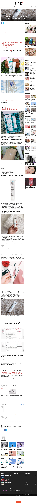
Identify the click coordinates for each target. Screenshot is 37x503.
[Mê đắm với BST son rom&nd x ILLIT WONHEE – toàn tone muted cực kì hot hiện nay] (30, 170)
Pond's (10, 426)
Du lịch (11, 6)
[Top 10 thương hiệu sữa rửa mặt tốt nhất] (30, 41)
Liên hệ (19, 495)
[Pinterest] (28, 491)
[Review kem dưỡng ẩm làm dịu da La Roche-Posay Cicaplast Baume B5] (33, 119)
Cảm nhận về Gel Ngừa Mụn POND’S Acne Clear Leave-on (9, 38)
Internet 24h (26, 483)
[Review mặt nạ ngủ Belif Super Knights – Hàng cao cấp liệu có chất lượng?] (4, 453)
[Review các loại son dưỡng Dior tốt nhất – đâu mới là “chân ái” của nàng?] (27, 96)
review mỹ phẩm (19, 426)
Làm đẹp (14, 6)
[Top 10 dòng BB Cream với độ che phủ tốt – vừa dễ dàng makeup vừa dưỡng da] (30, 52)
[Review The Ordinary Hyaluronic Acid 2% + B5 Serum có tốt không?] (33, 140)
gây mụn (8, 171)
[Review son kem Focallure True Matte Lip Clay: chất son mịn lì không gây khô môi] (27, 140)
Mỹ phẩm (5, 14)
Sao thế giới (26, 475)
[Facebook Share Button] (1, 23)
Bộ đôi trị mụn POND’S (9, 425)
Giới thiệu (17, 494)
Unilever (2, 427)
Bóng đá (26, 482)
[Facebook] (26, 491)
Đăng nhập (22, 404)
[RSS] (29, 491)
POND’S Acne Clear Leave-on (14, 426)
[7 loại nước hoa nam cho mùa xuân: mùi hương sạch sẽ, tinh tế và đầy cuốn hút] (2, 476)
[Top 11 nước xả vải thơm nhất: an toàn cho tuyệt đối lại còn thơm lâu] (33, 110)
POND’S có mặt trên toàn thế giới (6, 32)
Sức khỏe (29, 6)
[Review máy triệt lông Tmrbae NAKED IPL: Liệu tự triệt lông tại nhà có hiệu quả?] (20, 453)
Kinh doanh (25, 6)
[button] (35, 6)
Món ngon (26, 484)
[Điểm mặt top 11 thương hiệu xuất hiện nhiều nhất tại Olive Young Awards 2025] (2, 483)
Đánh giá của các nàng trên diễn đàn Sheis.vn (8, 45)
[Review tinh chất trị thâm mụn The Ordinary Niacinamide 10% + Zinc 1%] (27, 119)
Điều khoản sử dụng (21, 494)
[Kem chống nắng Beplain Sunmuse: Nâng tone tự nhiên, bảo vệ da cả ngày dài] (20, 444)
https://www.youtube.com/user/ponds (9, 99)
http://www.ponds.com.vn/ (7, 107)
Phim (26, 476)
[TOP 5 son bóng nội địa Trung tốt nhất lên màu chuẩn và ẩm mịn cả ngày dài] (27, 126)
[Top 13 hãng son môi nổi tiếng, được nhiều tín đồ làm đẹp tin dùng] (27, 84)
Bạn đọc (32, 6)
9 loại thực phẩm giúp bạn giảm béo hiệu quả (18, 433)
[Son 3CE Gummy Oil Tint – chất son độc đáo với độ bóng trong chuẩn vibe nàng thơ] (27, 79)
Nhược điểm (3, 40)
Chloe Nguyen (13, 425)
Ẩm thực (8, 6)
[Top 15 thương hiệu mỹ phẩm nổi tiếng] (27, 89)
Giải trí (5, 6)
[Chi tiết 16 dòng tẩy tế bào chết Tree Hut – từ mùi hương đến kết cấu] (27, 64)
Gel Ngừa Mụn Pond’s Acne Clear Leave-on (5, 426)
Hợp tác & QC (27, 494)
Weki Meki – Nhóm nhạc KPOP (4, 433)
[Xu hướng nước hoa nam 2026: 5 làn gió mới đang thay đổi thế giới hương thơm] (27, 74)
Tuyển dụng (24, 494)
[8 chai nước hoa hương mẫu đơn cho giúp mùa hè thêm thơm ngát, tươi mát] (30, 29)
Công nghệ (17, 6)
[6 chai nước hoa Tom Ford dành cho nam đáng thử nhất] (30, 159)
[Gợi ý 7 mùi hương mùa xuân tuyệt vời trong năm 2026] (2, 480)
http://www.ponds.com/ (7, 98)
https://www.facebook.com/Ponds (9, 100)
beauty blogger (4, 425)
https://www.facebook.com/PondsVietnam (10, 106)
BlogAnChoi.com (12, 490)
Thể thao (21, 6)
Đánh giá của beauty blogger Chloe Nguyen (8, 44)
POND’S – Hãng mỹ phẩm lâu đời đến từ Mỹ (7, 31)
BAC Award (17, 495)
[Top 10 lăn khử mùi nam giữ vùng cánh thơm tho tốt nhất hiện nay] (27, 103)
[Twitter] (31, 491)
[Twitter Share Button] (3, 23)
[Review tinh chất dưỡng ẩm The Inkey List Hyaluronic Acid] (33, 103)
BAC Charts (30, 494)
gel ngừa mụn (16, 425)
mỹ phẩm (10, 50)
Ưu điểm (3, 39)
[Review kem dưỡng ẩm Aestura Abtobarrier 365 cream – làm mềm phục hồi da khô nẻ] (12, 461)
